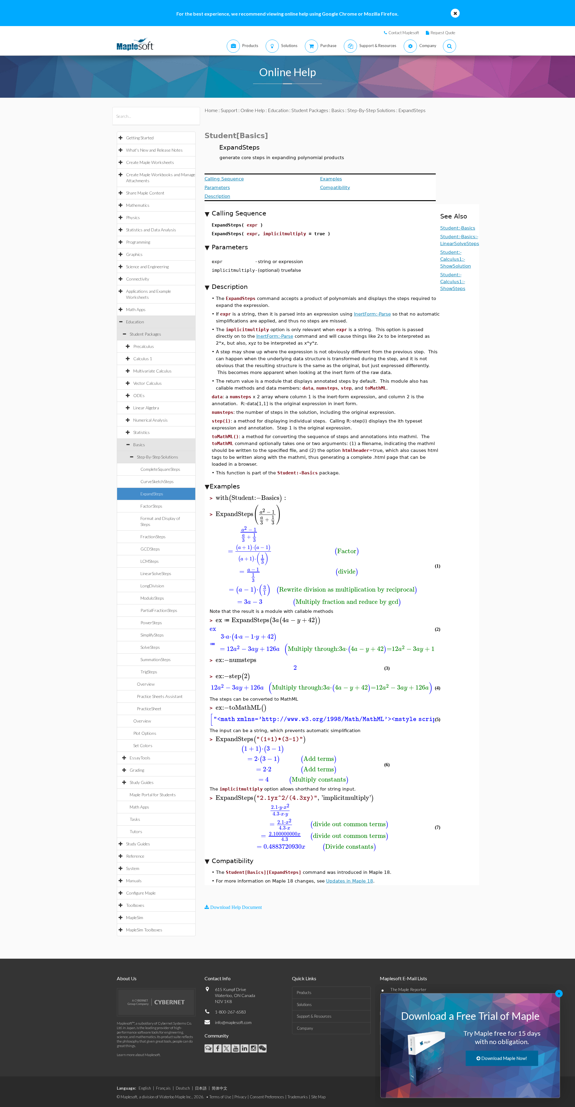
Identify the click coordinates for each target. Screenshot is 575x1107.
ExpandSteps (151, 493)
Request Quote (443, 32)
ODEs (139, 395)
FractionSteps (153, 536)
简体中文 (219, 1088)
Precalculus (143, 346)
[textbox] (252, 498)
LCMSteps (149, 561)
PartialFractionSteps (158, 610)
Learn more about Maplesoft (138, 1054)
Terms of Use (220, 1096)
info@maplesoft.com (233, 1022)
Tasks (135, 819)
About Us (127, 978)
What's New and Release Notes (154, 150)
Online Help (252, 110)
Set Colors (142, 745)
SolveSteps (150, 647)
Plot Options (144, 733)
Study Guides (142, 782)
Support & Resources (314, 1016)
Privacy (240, 1096)
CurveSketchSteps (157, 481)
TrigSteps (148, 671)
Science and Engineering (147, 266)
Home (211, 110)
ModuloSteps (152, 598)
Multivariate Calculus (152, 370)
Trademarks (298, 1096)
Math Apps (136, 309)
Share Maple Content (145, 192)
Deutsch (183, 1088)
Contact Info (218, 978)
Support (229, 110)
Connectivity (137, 278)
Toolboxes (135, 905)
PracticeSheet (149, 708)
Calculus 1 (142, 358)
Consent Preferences (267, 1096)
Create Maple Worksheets (150, 162)
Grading (137, 770)
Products (304, 992)
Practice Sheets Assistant (160, 696)
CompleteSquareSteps (160, 469)
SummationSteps (155, 659)
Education (135, 321)
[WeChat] (262, 1048)
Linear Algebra (146, 407)
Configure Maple (141, 892)
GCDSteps (150, 548)
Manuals (134, 880)
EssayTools (140, 757)
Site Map (318, 1096)
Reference (135, 856)
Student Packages (145, 334)
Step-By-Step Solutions (157, 456)
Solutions (304, 1004)
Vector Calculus (147, 383)
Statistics (141, 432)
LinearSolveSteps (155, 573)
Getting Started (140, 137)
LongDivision (152, 585)
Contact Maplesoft (403, 32)
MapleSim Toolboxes (144, 929)
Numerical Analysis (150, 420)
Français (163, 1088)
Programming (138, 242)
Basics (139, 444)
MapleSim (134, 917)
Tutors (136, 831)
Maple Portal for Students (153, 794)
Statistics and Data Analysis (151, 229)
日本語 (201, 1088)
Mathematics (137, 205)
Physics (133, 217)
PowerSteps (151, 622)
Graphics (134, 254)
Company (305, 1028)
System (132, 868)
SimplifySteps (152, 634)
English (145, 1088)
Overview (146, 684)
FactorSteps (151, 506)
